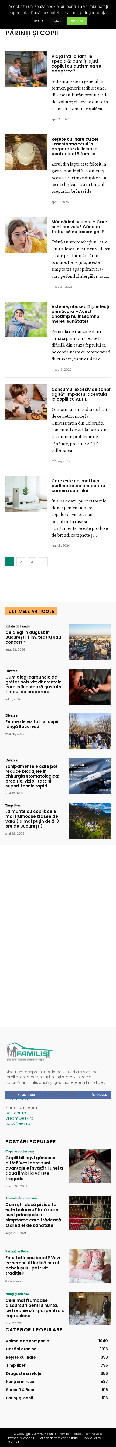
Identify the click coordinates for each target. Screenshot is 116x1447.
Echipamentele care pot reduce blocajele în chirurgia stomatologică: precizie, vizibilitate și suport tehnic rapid (32, 776)
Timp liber (13, 805)
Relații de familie (17, 626)
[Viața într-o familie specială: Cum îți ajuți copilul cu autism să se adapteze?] (26, 69)
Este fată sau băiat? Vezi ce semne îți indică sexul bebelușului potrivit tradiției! (32, 1266)
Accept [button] (77, 20)
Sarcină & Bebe (17, 1251)
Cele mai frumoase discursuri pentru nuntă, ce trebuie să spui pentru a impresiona (34, 1308)
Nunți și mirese (17, 1294)
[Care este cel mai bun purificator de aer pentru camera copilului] (26, 494)
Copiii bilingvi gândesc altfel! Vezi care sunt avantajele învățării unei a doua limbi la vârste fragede (34, 1168)
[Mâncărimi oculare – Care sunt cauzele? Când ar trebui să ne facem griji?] (26, 235)
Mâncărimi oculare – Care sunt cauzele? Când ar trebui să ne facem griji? (79, 227)
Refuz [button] (38, 21)
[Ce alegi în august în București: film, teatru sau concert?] (90, 642)
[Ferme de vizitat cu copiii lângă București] (90, 731)
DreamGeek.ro (19, 1118)
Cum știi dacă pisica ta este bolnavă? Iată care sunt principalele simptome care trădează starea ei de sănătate (33, 1214)
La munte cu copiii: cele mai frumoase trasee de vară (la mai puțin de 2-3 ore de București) (32, 819)
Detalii (56, 21)
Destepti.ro (15, 1113)
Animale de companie (21, 1198)
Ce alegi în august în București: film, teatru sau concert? (33, 637)
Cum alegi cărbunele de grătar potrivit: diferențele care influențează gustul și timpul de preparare (33, 684)
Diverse (11, 671)
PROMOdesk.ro (19, 1099)
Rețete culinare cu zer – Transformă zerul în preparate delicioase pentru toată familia (77, 146)
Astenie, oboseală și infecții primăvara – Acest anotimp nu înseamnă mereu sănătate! (81, 314)
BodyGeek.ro (17, 1123)
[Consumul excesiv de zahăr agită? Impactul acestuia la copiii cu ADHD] (26, 402)
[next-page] (43, 561)
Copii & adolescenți (20, 1151)
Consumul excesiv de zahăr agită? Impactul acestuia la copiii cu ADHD (81, 394)
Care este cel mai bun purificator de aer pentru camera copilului (78, 485)
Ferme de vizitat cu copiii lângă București (32, 724)
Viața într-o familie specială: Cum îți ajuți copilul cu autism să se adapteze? (76, 63)
